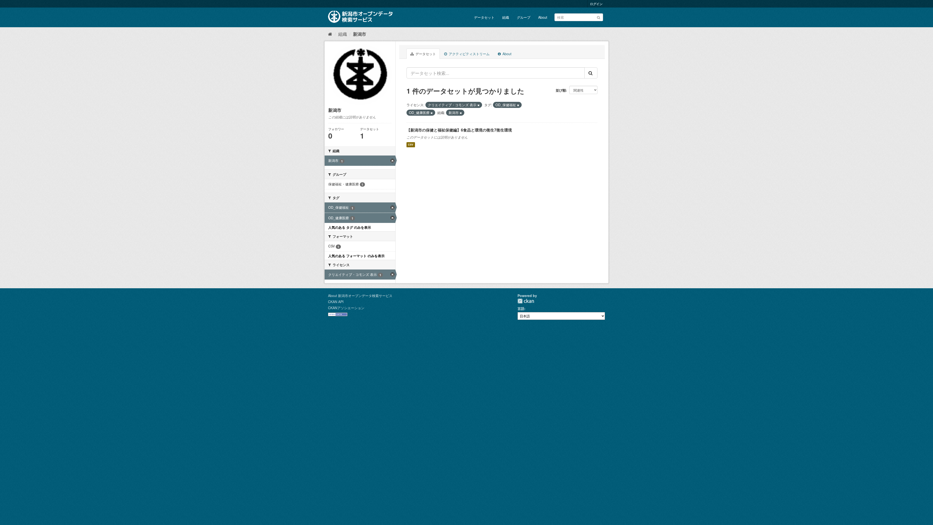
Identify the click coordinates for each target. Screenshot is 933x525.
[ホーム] (330, 34)
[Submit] (598, 17)
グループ (523, 17)
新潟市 (359, 34)
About (542, 17)
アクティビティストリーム (469, 53)
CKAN (526, 301)
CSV (410, 145)
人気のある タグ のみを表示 (349, 227)
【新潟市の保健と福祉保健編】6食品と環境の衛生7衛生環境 (459, 130)
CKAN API (336, 301)
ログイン (596, 3)
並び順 (561, 90)
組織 (505, 17)
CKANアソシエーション (346, 307)
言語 (521, 308)
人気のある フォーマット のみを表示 (356, 255)
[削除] (478, 105)
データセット (484, 17)
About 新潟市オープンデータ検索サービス (360, 295)
